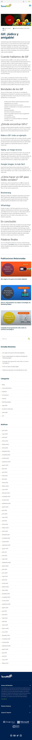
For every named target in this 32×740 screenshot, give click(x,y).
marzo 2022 (5, 524)
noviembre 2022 (6, 497)
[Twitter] (18, 735)
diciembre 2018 (6, 635)
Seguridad (4, 406)
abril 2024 (4, 437)
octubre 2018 (5, 642)
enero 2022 (5, 531)
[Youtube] (14, 735)
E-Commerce (5, 395)
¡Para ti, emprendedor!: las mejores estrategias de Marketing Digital (15, 303)
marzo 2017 (5, 660)
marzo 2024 (5, 441)
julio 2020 (4, 569)
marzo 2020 (5, 583)
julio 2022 (4, 510)
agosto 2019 (5, 608)
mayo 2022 (5, 517)
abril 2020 (4, 580)
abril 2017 (4, 656)
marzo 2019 (5, 625)
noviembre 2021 (6, 538)
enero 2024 (5, 448)
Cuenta (24, 1)
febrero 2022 (5, 528)
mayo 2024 (5, 434)
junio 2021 (4, 556)
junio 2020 (4, 573)
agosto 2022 (5, 507)
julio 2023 (4, 469)
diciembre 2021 (6, 535)
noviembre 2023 (6, 455)
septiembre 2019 (6, 604)
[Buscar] (29, 339)
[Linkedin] (21, 735)
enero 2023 (5, 490)
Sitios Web (26, 28)
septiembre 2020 (6, 563)
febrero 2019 (5, 629)
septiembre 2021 (6, 545)
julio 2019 (4, 611)
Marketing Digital (19, 28)
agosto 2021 (5, 549)
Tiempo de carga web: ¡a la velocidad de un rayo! (14, 370)
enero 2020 (5, 590)
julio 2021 (4, 552)
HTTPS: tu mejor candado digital (10, 367)
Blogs (3, 385)
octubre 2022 (5, 500)
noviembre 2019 (6, 597)
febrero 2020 (5, 587)
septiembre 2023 (6, 462)
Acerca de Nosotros (7, 685)
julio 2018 (4, 653)
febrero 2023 (5, 486)
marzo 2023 (5, 483)
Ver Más (3, 699)
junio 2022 (4, 514)
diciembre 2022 (6, 493)
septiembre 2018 (6, 646)
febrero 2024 (5, 444)
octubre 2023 (5, 458)
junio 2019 (4, 615)
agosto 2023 (5, 465)
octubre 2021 (5, 542)
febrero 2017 (5, 663)
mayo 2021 (4, 559)
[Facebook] (11, 735)
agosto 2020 (5, 566)
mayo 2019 (4, 618)
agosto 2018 (5, 649)
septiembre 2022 (6, 503)
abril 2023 (4, 479)
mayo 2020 (5, 576)
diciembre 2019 (6, 594)
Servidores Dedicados (7, 409)
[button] (30, 5)
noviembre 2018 (6, 639)
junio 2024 (4, 431)
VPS (3, 416)
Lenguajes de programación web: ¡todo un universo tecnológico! (13, 329)
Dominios (4, 392)
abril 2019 (4, 622)
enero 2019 (5, 632)
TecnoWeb (11, 245)
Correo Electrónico (7, 388)
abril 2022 (4, 521)
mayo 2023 (5, 476)
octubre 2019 (5, 601)
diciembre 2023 (6, 451)
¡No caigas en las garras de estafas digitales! (14, 279)
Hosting (4, 399)
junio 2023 (4, 472)
